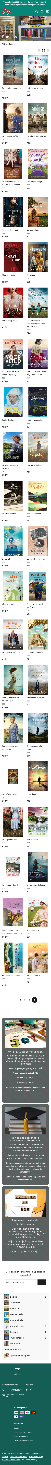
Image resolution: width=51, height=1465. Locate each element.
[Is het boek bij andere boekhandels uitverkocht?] (25, 1120)
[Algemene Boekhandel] (25, 1203)
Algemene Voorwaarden (23, 1440)
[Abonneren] (42, 1282)
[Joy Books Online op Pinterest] (31, 1389)
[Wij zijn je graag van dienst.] (25, 1034)
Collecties (11, 31)
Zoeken (17, 1429)
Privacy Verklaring (21, 1436)
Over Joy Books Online (23, 1433)
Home (4, 31)
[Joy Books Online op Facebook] (27, 1389)
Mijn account (19, 1374)
